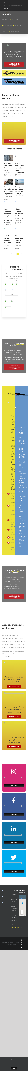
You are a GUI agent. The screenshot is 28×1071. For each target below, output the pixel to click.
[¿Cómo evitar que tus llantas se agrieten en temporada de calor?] (8, 204)
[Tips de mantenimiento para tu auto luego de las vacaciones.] (8, 182)
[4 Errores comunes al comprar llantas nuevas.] (19, 231)
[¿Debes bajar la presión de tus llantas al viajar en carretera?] (19, 204)
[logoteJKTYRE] (14, 72)
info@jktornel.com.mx (16, 927)
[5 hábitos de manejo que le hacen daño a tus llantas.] (8, 231)
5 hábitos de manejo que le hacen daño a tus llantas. (8, 240)
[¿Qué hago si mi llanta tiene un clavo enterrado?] (8, 158)
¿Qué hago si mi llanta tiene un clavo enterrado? (8, 167)
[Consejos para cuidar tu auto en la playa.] (19, 182)
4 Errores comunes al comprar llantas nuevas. (19, 240)
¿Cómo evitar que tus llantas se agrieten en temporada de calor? (8, 216)
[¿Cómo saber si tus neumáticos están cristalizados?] (19, 158)
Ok (14, 1068)
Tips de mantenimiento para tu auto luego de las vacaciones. (9, 191)
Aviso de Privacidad (12, 944)
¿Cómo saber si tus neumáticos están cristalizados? (20, 167)
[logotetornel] (14, 79)
